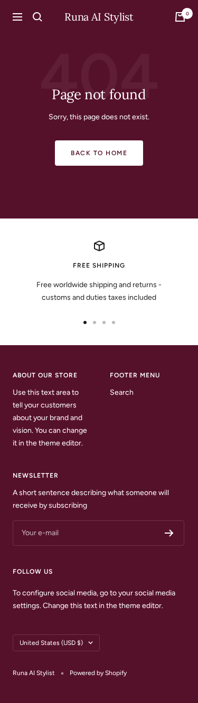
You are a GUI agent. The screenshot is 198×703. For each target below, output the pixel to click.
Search (122, 392)
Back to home (99, 153)
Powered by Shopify (98, 673)
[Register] (169, 533)
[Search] (37, 17)
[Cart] (180, 17)
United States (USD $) (51, 643)
